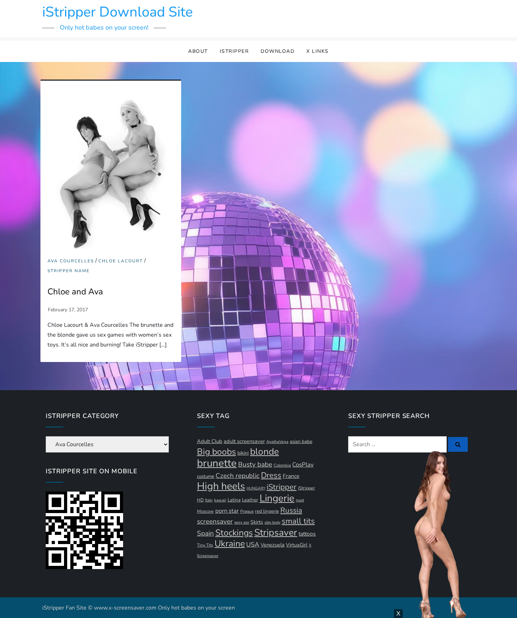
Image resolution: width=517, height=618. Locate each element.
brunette (217, 463)
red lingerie (267, 511)
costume (205, 476)
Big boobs (216, 452)
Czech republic (238, 475)
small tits (298, 521)
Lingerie (277, 498)
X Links (317, 51)
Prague (247, 511)
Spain (205, 533)
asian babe (301, 441)
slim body (272, 522)
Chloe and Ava (75, 291)
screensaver (215, 521)
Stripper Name (68, 271)
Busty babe (255, 464)
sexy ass (241, 522)
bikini (243, 453)
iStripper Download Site (117, 11)
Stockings (234, 533)
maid (300, 500)
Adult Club (209, 441)
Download (277, 51)
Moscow (205, 511)
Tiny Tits (205, 545)
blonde (264, 451)
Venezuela (273, 544)
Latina (234, 500)
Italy (209, 500)
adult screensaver (244, 441)
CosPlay (303, 465)
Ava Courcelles (70, 261)
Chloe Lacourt (120, 261)
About (198, 51)
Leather (250, 500)
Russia (291, 510)
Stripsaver (275, 532)
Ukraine (230, 543)
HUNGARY (256, 488)
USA (252, 544)
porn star (227, 511)
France (291, 476)
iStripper (234, 51)
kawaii (220, 500)
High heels (221, 486)
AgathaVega (277, 441)
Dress (271, 475)
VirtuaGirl (296, 545)
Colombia (282, 465)
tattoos (307, 534)
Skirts (256, 522)
